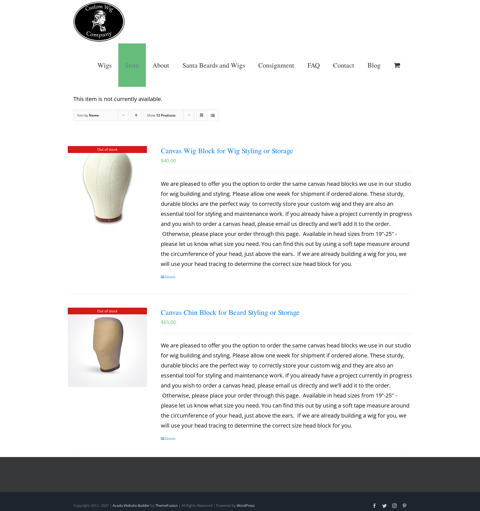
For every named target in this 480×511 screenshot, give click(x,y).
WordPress (246, 505)
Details (170, 277)
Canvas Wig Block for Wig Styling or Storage (227, 150)
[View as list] (212, 115)
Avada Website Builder (130, 505)
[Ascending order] (136, 115)
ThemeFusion (166, 505)
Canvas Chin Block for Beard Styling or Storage (230, 312)
